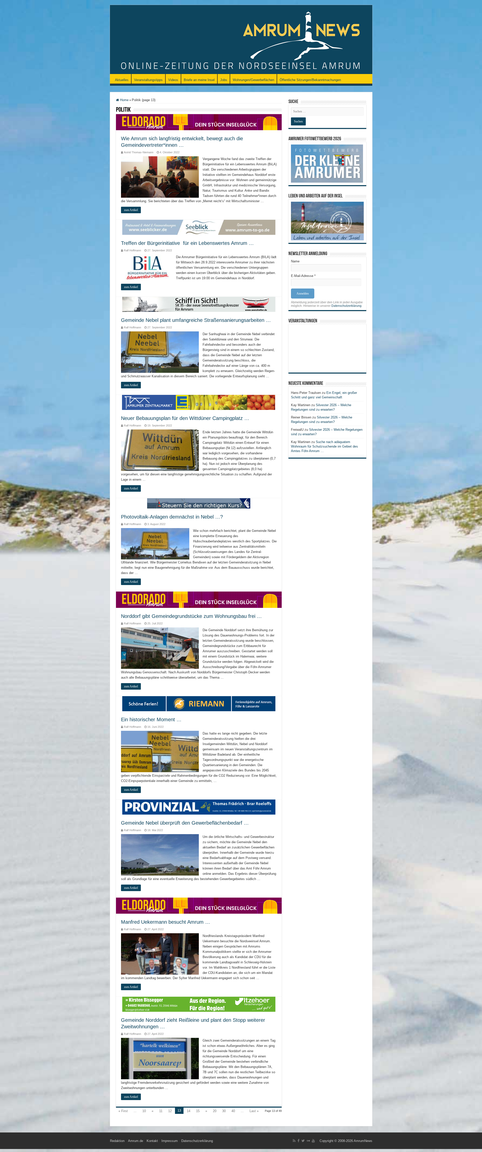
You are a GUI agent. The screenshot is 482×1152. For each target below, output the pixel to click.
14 (188, 1111)
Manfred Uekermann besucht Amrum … (165, 922)
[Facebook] (298, 1141)
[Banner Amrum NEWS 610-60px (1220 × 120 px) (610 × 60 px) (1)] (198, 227)
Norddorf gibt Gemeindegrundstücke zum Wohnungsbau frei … (191, 616)
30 (224, 1111)
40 (233, 1111)
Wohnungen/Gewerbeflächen (253, 80)
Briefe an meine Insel (199, 80)
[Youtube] (313, 1141)
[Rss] (294, 1141)
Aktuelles (122, 80)
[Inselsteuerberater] (198, 503)
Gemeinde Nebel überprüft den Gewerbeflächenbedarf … (185, 823)
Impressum (169, 1141)
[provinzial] (198, 807)
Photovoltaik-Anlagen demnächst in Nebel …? (172, 517)
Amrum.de (135, 1141)
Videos (173, 80)
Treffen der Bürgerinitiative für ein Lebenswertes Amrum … (187, 243)
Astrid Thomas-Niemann (138, 152)
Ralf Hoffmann (132, 250)
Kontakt (152, 1141)
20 (214, 1111)
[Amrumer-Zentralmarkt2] (198, 402)
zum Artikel (131, 210)
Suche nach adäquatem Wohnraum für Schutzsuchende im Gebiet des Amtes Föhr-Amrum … (324, 446)
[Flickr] (308, 1141)
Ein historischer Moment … (151, 719)
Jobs (223, 80)
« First (123, 1111)
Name (295, 261)
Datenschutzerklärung (346, 306)
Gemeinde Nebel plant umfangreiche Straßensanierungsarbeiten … (196, 320)
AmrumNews (363, 1141)
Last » (254, 1111)
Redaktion (117, 1141)
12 (170, 1111)
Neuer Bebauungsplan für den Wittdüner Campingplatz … (185, 418)
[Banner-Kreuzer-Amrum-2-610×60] (198, 304)
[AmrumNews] (241, 40)
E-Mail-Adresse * (303, 276)
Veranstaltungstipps (148, 80)
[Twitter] (303, 1141)
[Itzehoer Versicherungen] (198, 1004)
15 (198, 1111)
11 (160, 1111)
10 (144, 1111)
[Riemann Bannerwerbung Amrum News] (198, 703)
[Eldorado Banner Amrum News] (199, 122)
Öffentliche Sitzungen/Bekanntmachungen (310, 80)
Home (124, 100)
